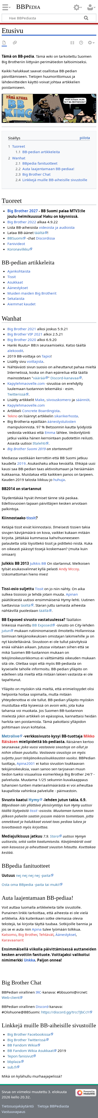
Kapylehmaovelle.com (26, 383)
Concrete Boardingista (41, 410)
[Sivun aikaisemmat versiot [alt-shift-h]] (81, 43)
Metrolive (10, 736)
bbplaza (14, 1061)
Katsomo (9, 934)
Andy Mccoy (69, 568)
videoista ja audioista (57, 227)
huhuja (59, 479)
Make (39, 399)
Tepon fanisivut (20, 1056)
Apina (37, 929)
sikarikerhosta (66, 416)
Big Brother (27, 934)
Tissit (11, 276)
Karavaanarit (13, 940)
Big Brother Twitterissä (26, 1039)
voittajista (35, 361)
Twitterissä (16, 394)
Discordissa (45, 238)
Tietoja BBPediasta (53, 1106)
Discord (42, 1006)
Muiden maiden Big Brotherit (31, 293)
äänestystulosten (61, 421)
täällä (44, 610)
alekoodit (15, 350)
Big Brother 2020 (21, 339)
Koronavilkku (18, 249)
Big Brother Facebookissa (28, 1034)
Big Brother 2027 (22, 210)
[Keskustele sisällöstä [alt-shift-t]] (15, 43)
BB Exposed (42, 625)
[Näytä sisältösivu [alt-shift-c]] (4, 43)
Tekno (12, 416)
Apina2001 (26, 763)
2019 (21, 463)
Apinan (72, 594)
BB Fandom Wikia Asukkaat (30, 1050)
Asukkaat (15, 282)
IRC (38, 992)
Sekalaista (15, 298)
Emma (50, 432)
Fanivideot (16, 243)
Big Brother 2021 (21, 328)
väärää (39, 377)
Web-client (11, 997)
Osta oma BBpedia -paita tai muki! (30, 884)
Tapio (46, 356)
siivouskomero (58, 399)
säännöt (82, 399)
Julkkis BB (38, 563)
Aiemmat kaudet (21, 304)
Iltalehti (39, 443)
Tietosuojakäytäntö (18, 1106)
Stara (54, 836)
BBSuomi (15, 238)
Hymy (34, 799)
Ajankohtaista (18, 271)
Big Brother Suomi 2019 (26, 448)
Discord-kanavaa (64, 377)
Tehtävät (46, 934)
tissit (31, 517)
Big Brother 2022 (21, 221)
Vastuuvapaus (13, 1111)
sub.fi (11, 1067)
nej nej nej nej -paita (33, 875)
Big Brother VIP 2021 (25, 334)
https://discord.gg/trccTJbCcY (65, 1012)
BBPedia (28, 6)
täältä (39, 232)
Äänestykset (17, 287)
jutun (6, 630)
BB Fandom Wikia (22, 1045)
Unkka (29, 960)
